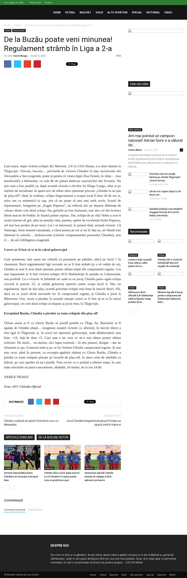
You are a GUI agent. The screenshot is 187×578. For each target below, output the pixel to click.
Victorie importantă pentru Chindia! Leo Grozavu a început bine (21, 477)
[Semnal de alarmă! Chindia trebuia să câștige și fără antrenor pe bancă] (103, 457)
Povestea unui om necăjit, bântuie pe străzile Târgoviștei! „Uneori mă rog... (164, 177)
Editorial (153, 12)
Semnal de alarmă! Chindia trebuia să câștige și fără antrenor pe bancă (99, 477)
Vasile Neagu (20, 55)
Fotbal (70, 12)
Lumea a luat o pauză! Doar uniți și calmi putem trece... (140, 262)
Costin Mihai (135, 149)
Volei (99, 12)
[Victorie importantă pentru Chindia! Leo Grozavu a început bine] (22, 457)
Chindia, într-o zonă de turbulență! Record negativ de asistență (170, 262)
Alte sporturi (117, 12)
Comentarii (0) (35, 510)
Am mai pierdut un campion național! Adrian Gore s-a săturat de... (155, 140)
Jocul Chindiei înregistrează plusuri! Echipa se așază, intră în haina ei (93, 422)
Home (57, 12)
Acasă (7, 25)
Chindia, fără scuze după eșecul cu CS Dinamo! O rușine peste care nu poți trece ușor (61, 477)
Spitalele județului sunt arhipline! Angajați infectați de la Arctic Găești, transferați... (166, 212)
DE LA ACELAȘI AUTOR (53, 437)
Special (137, 12)
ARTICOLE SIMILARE (19, 437)
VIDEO (168, 12)
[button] (178, 12)
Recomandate (19, 30)
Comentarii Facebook (14, 510)
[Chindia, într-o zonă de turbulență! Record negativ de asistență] (170, 248)
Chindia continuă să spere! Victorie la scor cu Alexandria (31, 422)
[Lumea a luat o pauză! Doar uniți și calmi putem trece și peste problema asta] (141, 248)
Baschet (85, 12)
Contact (48, 2)
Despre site (35, 2)
